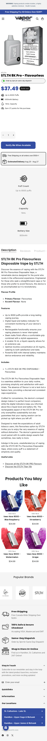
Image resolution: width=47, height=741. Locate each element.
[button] (42, 19)
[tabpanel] (23, 364)
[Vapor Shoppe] (23, 18)
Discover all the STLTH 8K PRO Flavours (23, 463)
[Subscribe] (42, 682)
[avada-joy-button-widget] (6, 728)
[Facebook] (3, 735)
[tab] (8, 250)
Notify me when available (18, 145)
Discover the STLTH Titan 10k (18, 466)
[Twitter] (12, 735)
